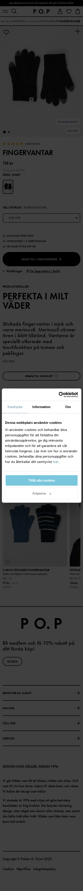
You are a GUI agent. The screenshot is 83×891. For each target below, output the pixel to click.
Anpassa (39, 493)
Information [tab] (41, 407)
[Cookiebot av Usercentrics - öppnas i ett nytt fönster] (59, 395)
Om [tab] (68, 407)
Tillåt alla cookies (41, 480)
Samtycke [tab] (15, 407)
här (56, 462)
